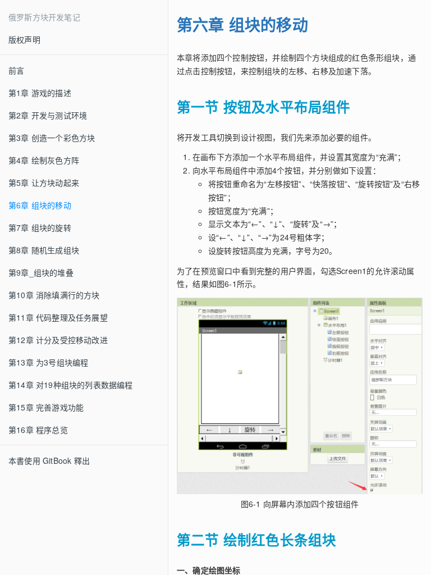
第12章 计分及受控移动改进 (58, 339)
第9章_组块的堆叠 (41, 272)
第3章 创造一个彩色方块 (51, 137)
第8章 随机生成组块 (43, 249)
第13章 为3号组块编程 (48, 362)
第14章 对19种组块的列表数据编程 (70, 384)
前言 (16, 70)
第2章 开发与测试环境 (47, 115)
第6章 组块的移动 (39, 205)
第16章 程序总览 (38, 429)
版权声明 (24, 39)
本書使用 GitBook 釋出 (49, 460)
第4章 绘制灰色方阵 (43, 160)
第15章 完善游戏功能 (46, 407)
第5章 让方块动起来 (43, 182)
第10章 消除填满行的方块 (54, 294)
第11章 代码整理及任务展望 (58, 317)
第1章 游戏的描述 (39, 92)
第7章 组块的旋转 (39, 227)
